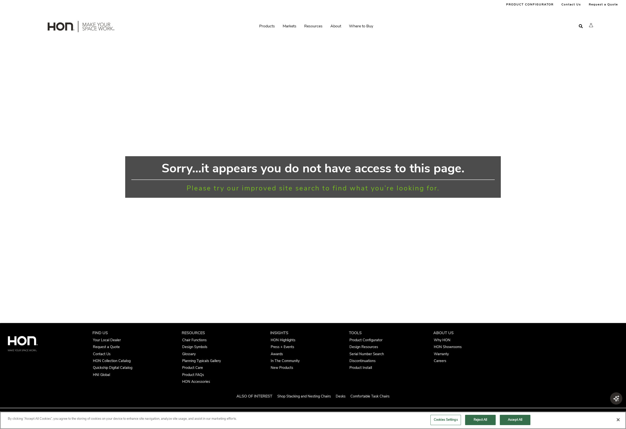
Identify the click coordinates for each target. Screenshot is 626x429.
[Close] (618, 419)
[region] (313, 420)
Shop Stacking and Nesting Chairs (304, 396)
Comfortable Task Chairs (370, 396)
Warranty (441, 354)
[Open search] (581, 26)
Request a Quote (603, 4)
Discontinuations (362, 360)
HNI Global (101, 374)
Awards (277, 354)
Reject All (480, 420)
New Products (282, 367)
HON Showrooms (448, 346)
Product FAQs (193, 374)
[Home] (80, 28)
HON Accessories (196, 381)
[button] (591, 25)
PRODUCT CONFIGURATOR (530, 4)
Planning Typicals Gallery (201, 360)
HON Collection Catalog (112, 360)
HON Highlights (283, 340)
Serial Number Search (366, 354)
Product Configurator (365, 340)
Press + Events (282, 346)
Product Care (192, 367)
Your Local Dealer (107, 340)
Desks (341, 396)
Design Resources (363, 346)
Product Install (360, 367)
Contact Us (571, 4)
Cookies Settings (446, 420)
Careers (440, 360)
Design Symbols (194, 346)
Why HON (442, 340)
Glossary (189, 354)
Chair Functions (194, 340)
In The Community (285, 360)
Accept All (515, 420)
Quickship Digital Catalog (112, 367)
